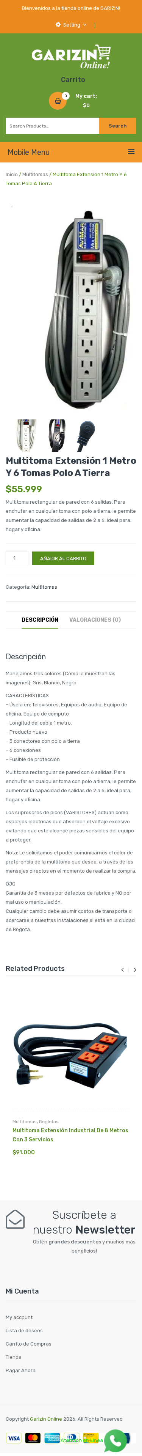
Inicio (12, 174)
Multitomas (35, 174)
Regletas (49, 1121)
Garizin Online (46, 1419)
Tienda (14, 1357)
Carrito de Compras (28, 1344)
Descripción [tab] (40, 620)
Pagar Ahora (21, 1370)
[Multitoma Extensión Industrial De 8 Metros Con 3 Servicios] (71, 1052)
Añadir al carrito (63, 558)
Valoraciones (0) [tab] (95, 620)
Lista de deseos (24, 1330)
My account (19, 1317)
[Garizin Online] (71, 56)
